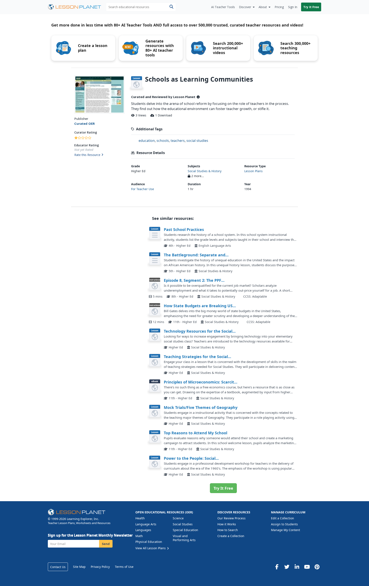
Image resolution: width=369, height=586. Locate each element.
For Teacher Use (142, 189)
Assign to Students (284, 524)
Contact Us (58, 567)
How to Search (227, 530)
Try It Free (311, 7)
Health (140, 518)
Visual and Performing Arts (184, 538)
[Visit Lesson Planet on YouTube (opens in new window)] (307, 567)
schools (163, 140)
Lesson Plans (253, 171)
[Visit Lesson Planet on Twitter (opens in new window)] (287, 567)
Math (139, 536)
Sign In (292, 7)
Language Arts (145, 524)
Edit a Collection (282, 518)
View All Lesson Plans (151, 548)
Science (178, 518)
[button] (99, 155)
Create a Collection (230, 536)
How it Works (226, 524)
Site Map (79, 567)
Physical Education (148, 542)
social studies (197, 140)
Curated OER (84, 123)
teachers (178, 140)
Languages (143, 530)
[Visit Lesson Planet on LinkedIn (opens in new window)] (297, 567)
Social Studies (183, 524)
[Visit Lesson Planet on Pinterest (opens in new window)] (317, 567)
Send (106, 544)
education (147, 140)
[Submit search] (171, 7)
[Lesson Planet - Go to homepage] (77, 7)
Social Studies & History (204, 171)
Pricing (279, 7)
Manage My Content (285, 530)
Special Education (185, 530)
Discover (245, 7)
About (263, 7)
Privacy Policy (100, 567)
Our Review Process (231, 518)
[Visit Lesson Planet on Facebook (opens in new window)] (276, 567)
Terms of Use (124, 567)
